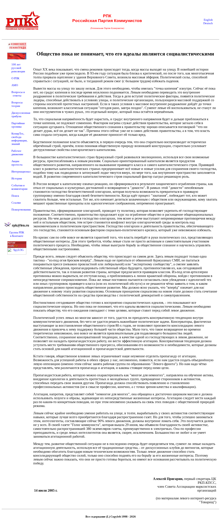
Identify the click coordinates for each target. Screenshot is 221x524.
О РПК (15, 78)
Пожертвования (21, 209)
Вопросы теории (17, 104)
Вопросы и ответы (18, 93)
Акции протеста (16, 163)
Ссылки (16, 202)
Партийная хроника (18, 125)
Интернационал (20, 171)
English (208, 19)
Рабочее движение (17, 152)
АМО (14, 85)
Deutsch (208, 23)
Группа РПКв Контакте (16, 234)
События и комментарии (19, 187)
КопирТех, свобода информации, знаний (19, 139)
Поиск (15, 195)
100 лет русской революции (18, 68)
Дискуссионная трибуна (20, 114)
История (16, 178)
